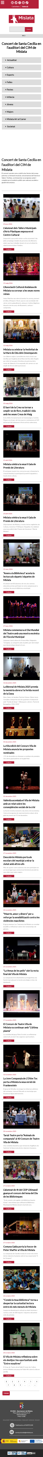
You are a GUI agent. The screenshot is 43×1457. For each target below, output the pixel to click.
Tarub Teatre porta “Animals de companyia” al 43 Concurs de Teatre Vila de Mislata (21, 1138)
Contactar (31, 1420)
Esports (10, 75)
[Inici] (20, 19)
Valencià (25, 6)
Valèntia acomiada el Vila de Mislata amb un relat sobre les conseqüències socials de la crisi (21, 803)
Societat (11, 126)
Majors (10, 111)
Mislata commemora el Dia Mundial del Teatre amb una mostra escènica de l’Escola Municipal (21, 633)
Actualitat (12, 60)
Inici (23, 35)
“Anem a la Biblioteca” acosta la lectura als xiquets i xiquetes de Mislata (19, 576)
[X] (16, 3)
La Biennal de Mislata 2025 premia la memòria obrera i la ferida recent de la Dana (21, 690)
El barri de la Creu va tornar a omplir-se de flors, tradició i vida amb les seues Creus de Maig (19, 410)
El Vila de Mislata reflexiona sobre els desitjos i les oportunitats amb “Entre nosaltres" (20, 1360)
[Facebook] (12, 3)
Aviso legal (6, 1420)
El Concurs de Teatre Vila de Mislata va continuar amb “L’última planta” (20, 1027)
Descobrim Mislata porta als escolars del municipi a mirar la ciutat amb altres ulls (18, 860)
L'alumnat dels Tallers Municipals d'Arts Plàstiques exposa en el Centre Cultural (19, 231)
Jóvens (10, 104)
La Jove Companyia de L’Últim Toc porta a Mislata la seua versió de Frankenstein (20, 1082)
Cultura (10, 67)
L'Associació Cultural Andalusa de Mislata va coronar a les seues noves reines (21, 290)
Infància (10, 97)
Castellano (16, 6)
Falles (9, 82)
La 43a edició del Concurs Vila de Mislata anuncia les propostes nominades (19, 749)
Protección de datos (16, 1420)
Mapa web (25, 1420)
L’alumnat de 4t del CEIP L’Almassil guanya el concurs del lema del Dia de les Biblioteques (20, 1193)
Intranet (37, 1420)
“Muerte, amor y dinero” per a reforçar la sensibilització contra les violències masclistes (21, 917)
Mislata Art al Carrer (16, 119)
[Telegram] (23, 3)
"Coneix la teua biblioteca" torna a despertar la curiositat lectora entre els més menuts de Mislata (20, 1303)
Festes (10, 89)
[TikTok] (27, 3)
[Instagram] (20, 3)
